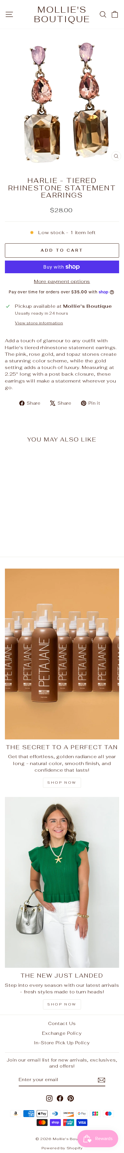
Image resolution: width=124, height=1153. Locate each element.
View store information (39, 323)
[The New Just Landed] (62, 882)
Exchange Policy (62, 1033)
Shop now (62, 1004)
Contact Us (62, 1023)
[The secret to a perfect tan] (62, 654)
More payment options (62, 281)
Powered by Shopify (62, 1148)
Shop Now (62, 782)
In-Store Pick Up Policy (62, 1042)
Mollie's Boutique (62, 14)
